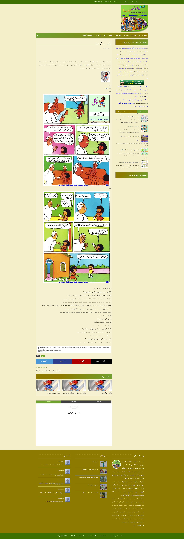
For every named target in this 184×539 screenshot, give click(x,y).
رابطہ (126, 1)
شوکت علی (61, 461)
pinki (38, 356)
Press (115, 1)
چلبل (110, 35)
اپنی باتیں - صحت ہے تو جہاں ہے (129, 162)
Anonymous (61, 470)
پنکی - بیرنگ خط (107, 393)
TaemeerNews (120, 536)
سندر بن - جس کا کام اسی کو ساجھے (88, 477)
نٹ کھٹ (118, 35)
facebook (99, 402)
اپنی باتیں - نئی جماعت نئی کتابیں (130, 149)
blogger (48, 402)
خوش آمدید (137, 35)
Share (62, 361)
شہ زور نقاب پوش (121, 112)
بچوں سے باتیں (127, 35)
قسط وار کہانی (87, 35)
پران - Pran (108, 88)
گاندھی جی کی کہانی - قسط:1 (90, 492)
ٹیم (132, 1)
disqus (73, 402)
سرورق (144, 1)
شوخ (104, 35)
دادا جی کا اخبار (85, 65)
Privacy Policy (98, 1)
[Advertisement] (71, 18)
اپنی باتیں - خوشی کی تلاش (131, 116)
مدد (121, 1)
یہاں (135, 525)
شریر (97, 35)
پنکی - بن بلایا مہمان (53, 393)
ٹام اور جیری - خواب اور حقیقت (90, 469)
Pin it (81, 361)
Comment (99, 361)
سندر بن (131, 111)
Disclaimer (108, 1)
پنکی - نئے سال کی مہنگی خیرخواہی (74, 393)
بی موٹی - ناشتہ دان (92, 485)
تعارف (137, 1)
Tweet (42, 361)
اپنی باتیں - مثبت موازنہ (132, 126)
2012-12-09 (106, 48)
